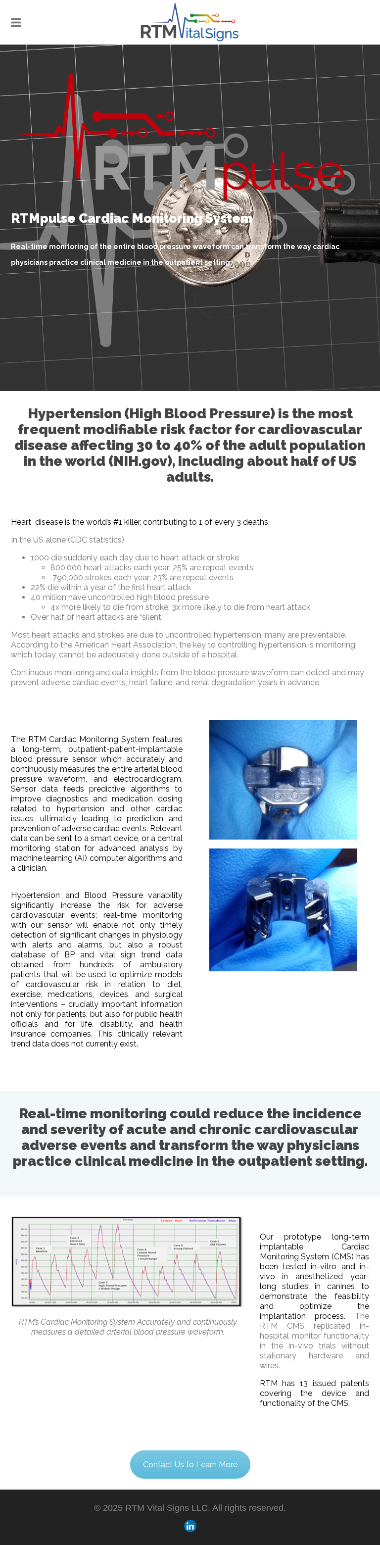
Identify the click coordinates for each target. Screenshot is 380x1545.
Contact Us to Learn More (190, 1464)
